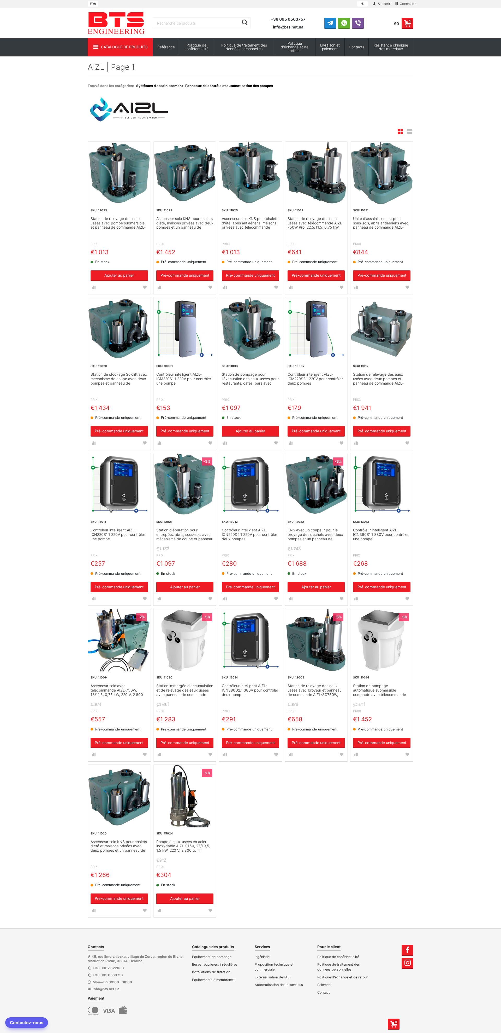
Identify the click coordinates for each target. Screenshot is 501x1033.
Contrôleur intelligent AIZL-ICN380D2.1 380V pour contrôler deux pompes (250, 690)
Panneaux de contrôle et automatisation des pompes (229, 86)
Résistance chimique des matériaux (390, 47)
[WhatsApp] (344, 23)
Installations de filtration (211, 972)
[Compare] (94, 287)
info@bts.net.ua (288, 27)
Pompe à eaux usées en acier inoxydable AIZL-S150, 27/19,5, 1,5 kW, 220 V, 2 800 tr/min (183, 846)
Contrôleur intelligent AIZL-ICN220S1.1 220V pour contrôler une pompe (118, 534)
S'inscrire (384, 4)
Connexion (407, 4)
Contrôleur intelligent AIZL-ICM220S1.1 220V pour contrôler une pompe (183, 378)
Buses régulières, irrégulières (214, 964)
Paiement (324, 985)
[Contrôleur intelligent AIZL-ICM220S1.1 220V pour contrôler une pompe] (185, 328)
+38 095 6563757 (288, 19)
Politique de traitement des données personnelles (244, 47)
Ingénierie (262, 957)
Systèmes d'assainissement (159, 86)
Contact (323, 992)
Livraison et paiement (330, 47)
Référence (166, 47)
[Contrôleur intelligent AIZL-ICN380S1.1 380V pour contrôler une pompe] (381, 484)
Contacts (356, 47)
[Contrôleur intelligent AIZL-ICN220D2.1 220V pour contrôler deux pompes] (250, 484)
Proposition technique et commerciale (274, 966)
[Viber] (358, 23)
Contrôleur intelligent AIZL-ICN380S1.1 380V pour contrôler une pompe (381, 534)
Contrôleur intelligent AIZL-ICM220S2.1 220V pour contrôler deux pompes (315, 378)
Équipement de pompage (211, 957)
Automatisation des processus (279, 985)
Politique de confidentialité (196, 47)
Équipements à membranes (213, 980)
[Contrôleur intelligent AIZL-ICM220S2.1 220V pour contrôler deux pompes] (316, 328)
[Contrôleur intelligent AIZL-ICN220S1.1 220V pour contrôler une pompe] (119, 484)
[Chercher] (244, 22)
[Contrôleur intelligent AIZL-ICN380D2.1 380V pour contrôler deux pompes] (250, 640)
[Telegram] (330, 23)
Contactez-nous (26, 1022)
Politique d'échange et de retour (294, 47)
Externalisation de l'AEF (273, 977)
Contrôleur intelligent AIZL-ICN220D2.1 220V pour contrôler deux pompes (249, 534)
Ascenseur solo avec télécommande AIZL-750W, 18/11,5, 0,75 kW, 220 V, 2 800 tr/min (117, 690)
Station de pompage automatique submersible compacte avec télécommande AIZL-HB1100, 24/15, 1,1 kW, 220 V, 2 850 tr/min (381, 690)
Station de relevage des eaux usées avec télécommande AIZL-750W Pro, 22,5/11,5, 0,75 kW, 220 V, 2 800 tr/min (315, 223)
